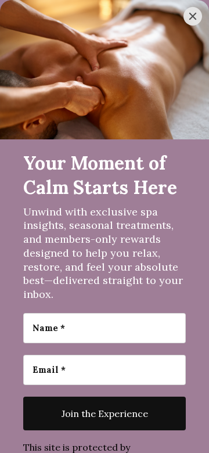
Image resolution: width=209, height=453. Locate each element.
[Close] (192, 16)
